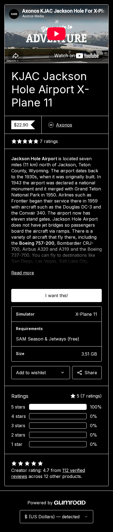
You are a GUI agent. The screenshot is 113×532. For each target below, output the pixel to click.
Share (90, 372)
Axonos (64, 125)
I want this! (56, 295)
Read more (22, 272)
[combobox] (40, 372)
